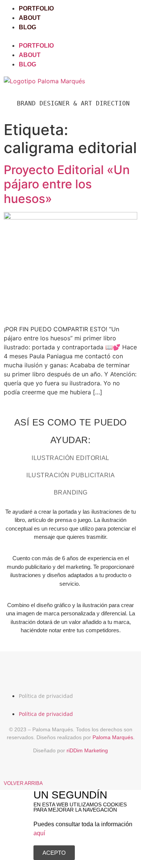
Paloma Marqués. (113, 737)
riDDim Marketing (87, 750)
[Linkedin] (70, 672)
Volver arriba (23, 783)
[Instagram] (43, 672)
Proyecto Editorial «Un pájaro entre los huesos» (67, 184)
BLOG (27, 27)
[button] (70, 36)
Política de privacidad (46, 695)
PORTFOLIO (36, 8)
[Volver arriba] (7, 771)
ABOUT (30, 18)
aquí (39, 833)
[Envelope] (97, 672)
